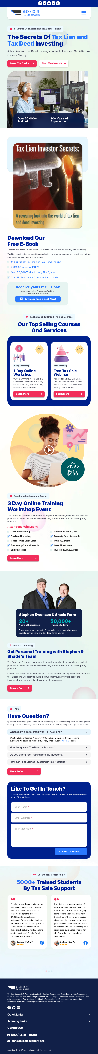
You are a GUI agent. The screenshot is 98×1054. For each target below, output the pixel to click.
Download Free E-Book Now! (40, 299)
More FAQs (16, 771)
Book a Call (16, 688)
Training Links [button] (17, 1021)
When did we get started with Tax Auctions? (36, 731)
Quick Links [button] (15, 1014)
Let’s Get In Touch (68, 851)
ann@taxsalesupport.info (28, 1041)
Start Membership (52, 63)
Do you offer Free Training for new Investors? (36, 754)
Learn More (22, 394)
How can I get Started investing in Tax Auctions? (38, 761)
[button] (46, 971)
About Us (66, 741)
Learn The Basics (19, 63)
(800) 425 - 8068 (24, 1035)
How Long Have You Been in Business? (33, 747)
